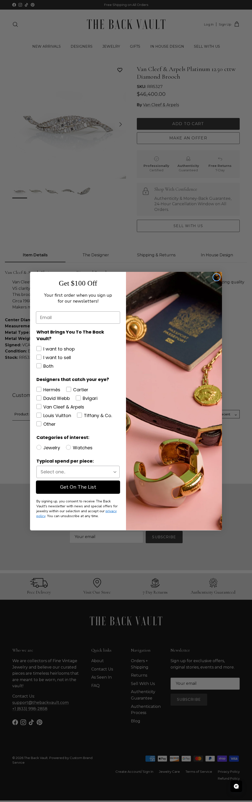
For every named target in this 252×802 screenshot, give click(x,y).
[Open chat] (236, 786)
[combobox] (76, 472)
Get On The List (78, 487)
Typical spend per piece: (65, 461)
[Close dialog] (216, 277)
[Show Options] (114, 472)
